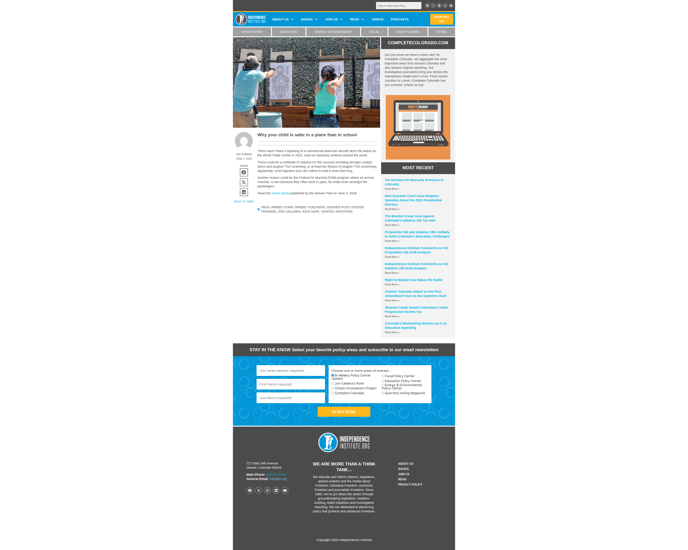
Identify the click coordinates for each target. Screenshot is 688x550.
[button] (244, 172)
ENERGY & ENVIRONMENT (333, 31)
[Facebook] (427, 5)
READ (354, 19)
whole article (280, 193)
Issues (307, 19)
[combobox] (398, 5)
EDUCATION (288, 31)
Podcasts (400, 19)
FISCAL (374, 31)
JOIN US (331, 19)
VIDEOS (377, 19)
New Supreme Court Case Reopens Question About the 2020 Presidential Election (413, 200)
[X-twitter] (433, 5)
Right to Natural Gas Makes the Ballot (413, 280)
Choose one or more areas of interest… (361, 370)
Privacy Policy (410, 484)
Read (402, 479)
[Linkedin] (439, 5)
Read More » (392, 188)
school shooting (337, 211)
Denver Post (338, 207)
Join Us (404, 474)
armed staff (282, 207)
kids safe (310, 211)
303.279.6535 (276, 474)
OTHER (442, 31)
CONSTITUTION (252, 31)
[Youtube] (451, 5)
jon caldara (289, 211)
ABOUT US (280, 19)
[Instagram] (445, 5)
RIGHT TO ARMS (408, 31)
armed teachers (310, 207)
